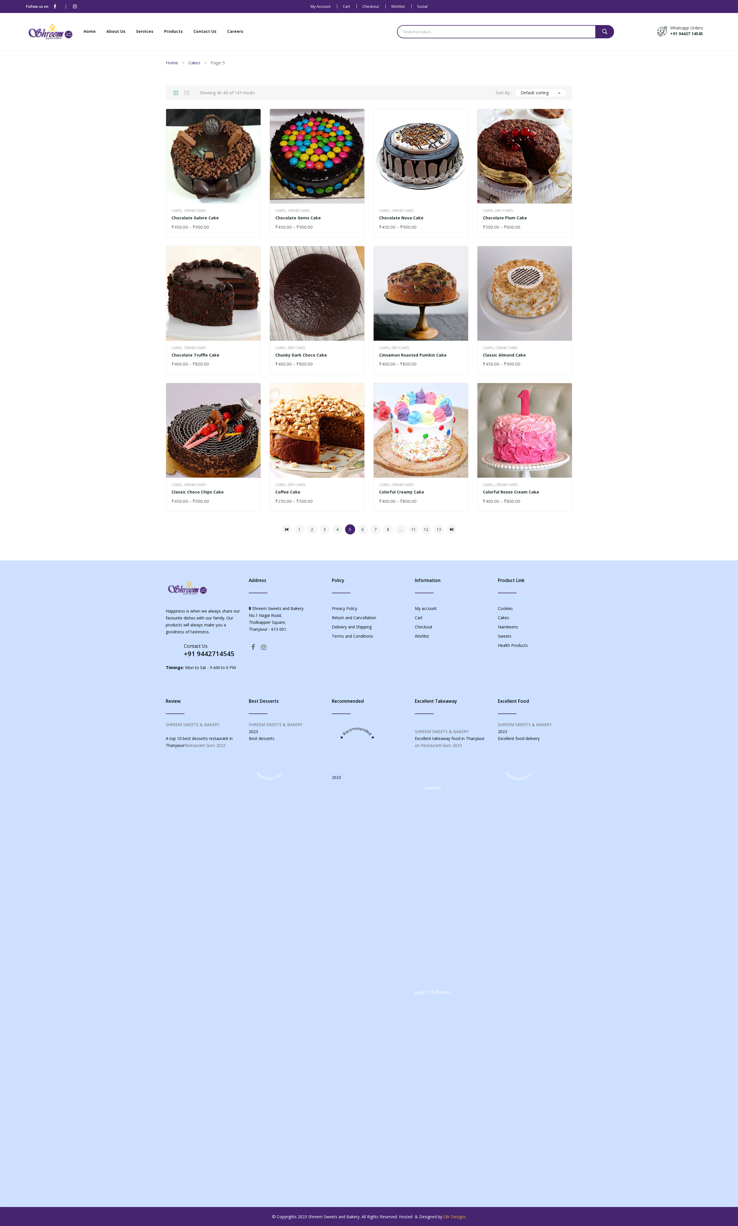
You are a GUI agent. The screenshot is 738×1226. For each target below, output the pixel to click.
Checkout (370, 6)
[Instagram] (74, 6)
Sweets (504, 636)
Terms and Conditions (352, 636)
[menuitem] (90, 31)
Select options (189, 227)
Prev (287, 529)
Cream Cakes (195, 210)
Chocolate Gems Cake (298, 218)
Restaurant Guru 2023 (204, 745)
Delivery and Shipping (352, 627)
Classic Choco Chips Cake (198, 492)
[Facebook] (55, 6)
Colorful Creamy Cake (401, 492)
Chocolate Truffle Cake (195, 355)
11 (413, 529)
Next (452, 529)
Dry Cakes (504, 210)
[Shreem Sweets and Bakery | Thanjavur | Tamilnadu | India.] (50, 31)
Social (422, 6)
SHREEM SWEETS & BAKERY (192, 724)
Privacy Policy (344, 608)
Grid (176, 92)
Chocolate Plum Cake (505, 218)
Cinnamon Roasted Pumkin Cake (413, 355)
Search (604, 31)
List (186, 92)
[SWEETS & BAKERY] (433, 1185)
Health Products (513, 645)
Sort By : (504, 92)
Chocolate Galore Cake (195, 218)
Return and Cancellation (354, 617)
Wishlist (398, 6)
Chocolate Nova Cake (401, 218)
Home (172, 62)
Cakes (194, 62)
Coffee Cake (287, 492)
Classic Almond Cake (504, 355)
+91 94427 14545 (686, 33)
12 (426, 529)
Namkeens (508, 627)
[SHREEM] (433, 981)
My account (320, 6)
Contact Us (196, 646)
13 (438, 529)
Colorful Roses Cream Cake (511, 492)
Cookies (505, 608)
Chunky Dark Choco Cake (301, 355)
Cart (346, 6)
